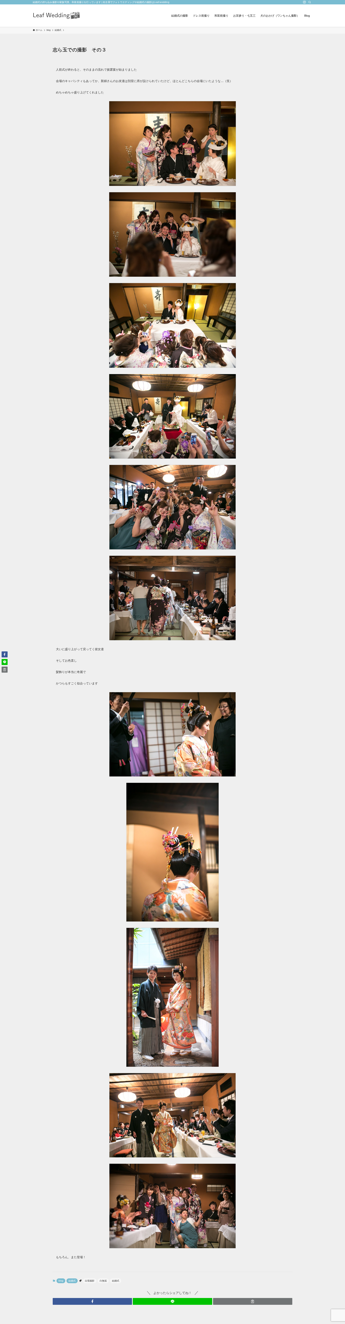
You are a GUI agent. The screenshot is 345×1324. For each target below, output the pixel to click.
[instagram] (304, 2)
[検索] (309, 2)
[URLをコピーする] (252, 1301)
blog (60, 1280)
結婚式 (72, 1280)
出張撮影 (89, 1280)
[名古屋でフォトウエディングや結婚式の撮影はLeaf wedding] (57, 16)
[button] (92, 1301)
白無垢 (103, 1280)
